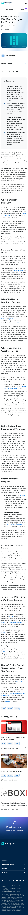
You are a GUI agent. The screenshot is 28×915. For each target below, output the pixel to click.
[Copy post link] (2, 71)
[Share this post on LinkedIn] (13, 71)
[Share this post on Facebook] (6, 71)
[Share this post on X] (9, 71)
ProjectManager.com (15, 622)
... (1, 9)
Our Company (5, 851)
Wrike (11, 616)
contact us (8, 701)
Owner (17, 708)
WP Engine (19, 681)
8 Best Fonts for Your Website (11, 771)
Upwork (22, 495)
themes (3, 319)
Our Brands (4, 872)
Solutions (4, 860)
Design (10, 708)
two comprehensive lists (15, 525)
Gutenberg (13, 388)
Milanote (5, 652)
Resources (4, 868)
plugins (11, 319)
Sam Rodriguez (10, 55)
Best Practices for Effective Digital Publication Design (13, 738)
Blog (3, 708)
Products (3, 856)
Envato (18, 323)
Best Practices (9, 9)
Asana (3, 622)
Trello (3, 632)
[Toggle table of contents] (26, 63)
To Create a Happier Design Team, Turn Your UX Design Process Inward (14, 804)
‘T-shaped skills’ (17, 270)
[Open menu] (25, 3)
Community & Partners (7, 864)
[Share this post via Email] (17, 71)
